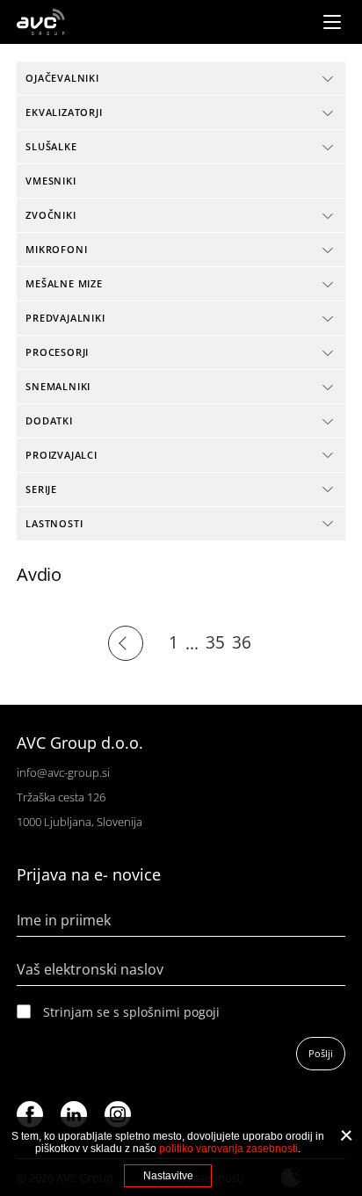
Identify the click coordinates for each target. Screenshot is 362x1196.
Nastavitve (168, 1176)
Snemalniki (57, 386)
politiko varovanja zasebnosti (228, 1148)
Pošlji (320, 1053)
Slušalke (50, 146)
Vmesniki (50, 180)
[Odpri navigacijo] (332, 22)
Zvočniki (50, 214)
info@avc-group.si (63, 772)
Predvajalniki (65, 317)
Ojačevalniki (61, 77)
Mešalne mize (63, 283)
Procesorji (57, 352)
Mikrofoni (56, 249)
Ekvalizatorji (63, 112)
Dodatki (49, 420)
